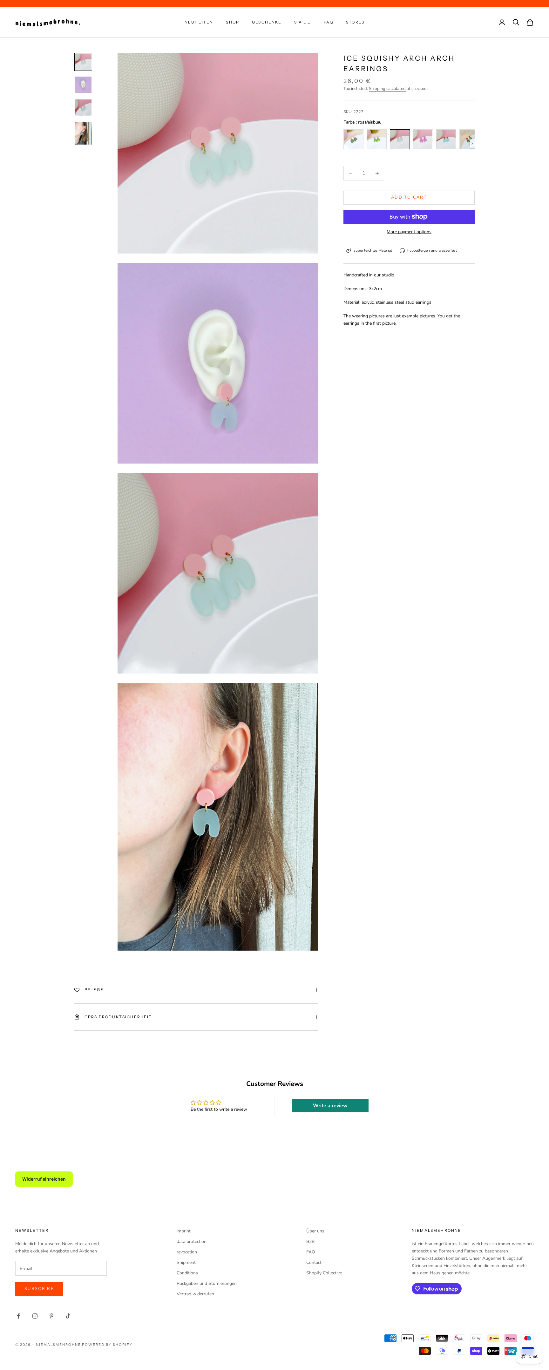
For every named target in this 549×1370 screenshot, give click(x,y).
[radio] (353, 139)
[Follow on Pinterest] (51, 1316)
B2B (310, 1241)
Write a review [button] (330, 1105)
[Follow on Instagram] (35, 1316)
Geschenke (266, 22)
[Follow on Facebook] (18, 1316)
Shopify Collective (324, 1273)
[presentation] (472, 144)
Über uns (315, 1231)
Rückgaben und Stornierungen (207, 1283)
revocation (187, 1252)
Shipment (186, 1262)
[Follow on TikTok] (68, 1316)
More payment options (409, 232)
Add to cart (409, 197)
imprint (184, 1231)
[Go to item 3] (83, 108)
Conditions (187, 1273)
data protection (192, 1241)
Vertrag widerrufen (195, 1294)
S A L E (302, 22)
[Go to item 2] (83, 85)
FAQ (328, 22)
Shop (232, 22)
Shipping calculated (387, 89)
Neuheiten (199, 22)
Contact (314, 1262)
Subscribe (39, 1289)
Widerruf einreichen (44, 1179)
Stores (355, 22)
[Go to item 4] (83, 133)
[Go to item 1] (83, 62)
